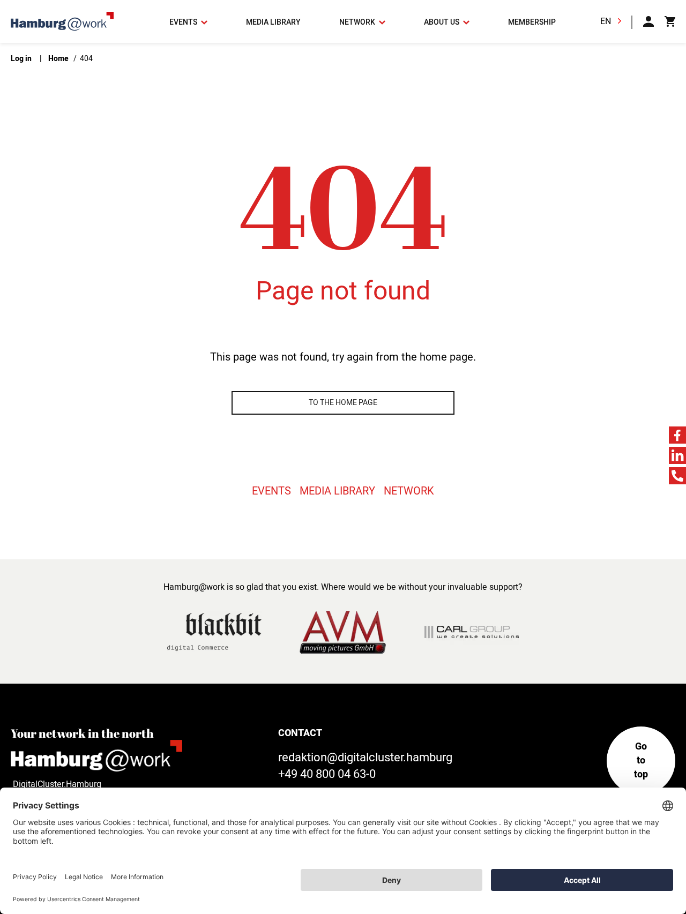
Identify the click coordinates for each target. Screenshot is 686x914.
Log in (22, 58)
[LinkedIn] (677, 455)
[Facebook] (677, 435)
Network (358, 22)
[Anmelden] (648, 21)
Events (184, 22)
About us (442, 22)
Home (59, 58)
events (271, 491)
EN (605, 21)
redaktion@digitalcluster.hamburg (365, 757)
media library (273, 22)
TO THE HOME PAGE (343, 402)
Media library (337, 491)
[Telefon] (677, 475)
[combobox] (613, 22)
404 (86, 58)
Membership (532, 22)
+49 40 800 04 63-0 (327, 774)
